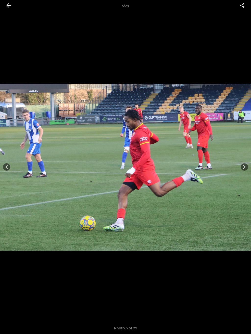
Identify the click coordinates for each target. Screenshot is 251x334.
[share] (242, 5)
